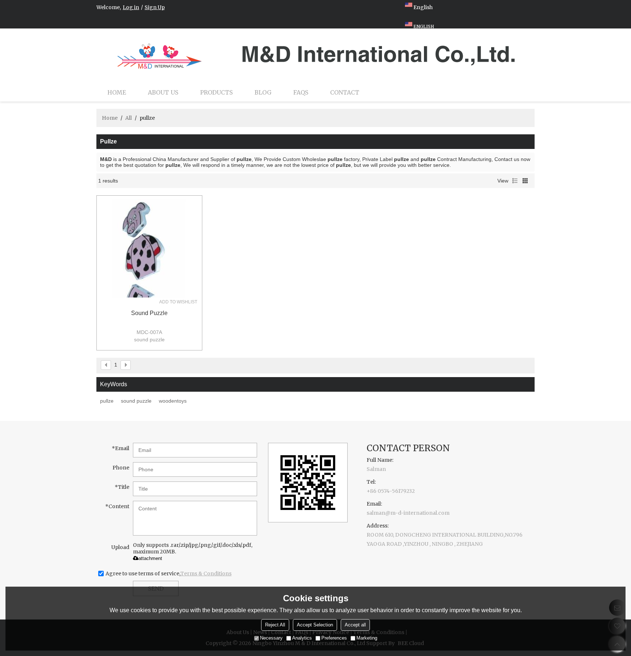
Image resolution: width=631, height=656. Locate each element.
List (515, 180)
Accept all (355, 625)
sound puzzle (149, 313)
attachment (150, 558)
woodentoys (173, 401)
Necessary (271, 638)
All (128, 118)
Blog (263, 92)
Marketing (366, 638)
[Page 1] (106, 365)
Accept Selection (315, 625)
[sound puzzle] (149, 248)
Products (216, 92)
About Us (163, 92)
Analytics (302, 638)
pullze (107, 401)
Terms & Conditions (206, 573)
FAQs (300, 92)
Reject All (275, 625)
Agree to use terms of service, (169, 573)
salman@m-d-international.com (408, 513)
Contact (344, 92)
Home (116, 92)
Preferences (334, 638)
